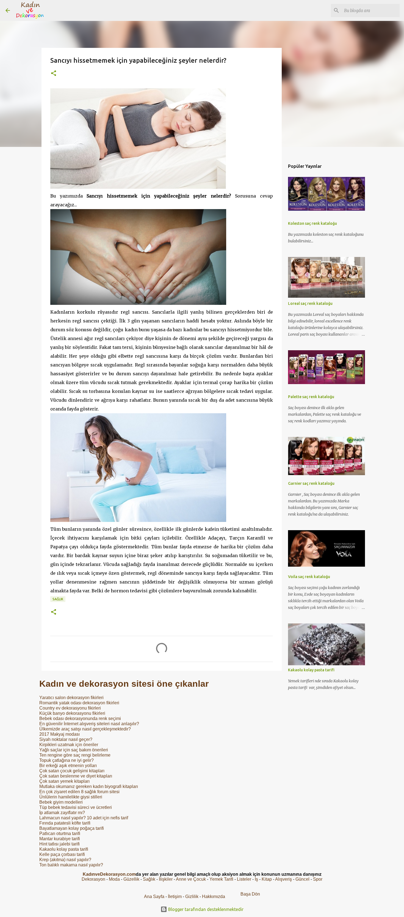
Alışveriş (283, 879)
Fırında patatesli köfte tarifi (64, 823)
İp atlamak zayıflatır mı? (62, 812)
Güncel (302, 879)
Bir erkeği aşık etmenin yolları (68, 765)
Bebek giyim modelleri (61, 802)
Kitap (267, 879)
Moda (114, 879)
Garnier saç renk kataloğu (311, 483)
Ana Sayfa (154, 896)
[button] (53, 73)
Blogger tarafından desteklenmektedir (205, 909)
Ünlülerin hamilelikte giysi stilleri (70, 797)
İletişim (175, 896)
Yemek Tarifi (221, 879)
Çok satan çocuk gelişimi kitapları (71, 770)
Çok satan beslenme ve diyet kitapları (75, 776)
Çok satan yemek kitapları (64, 781)
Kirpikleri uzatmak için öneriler (68, 744)
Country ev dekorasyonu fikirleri (70, 708)
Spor (317, 879)
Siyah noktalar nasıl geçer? (65, 739)
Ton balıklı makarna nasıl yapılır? (71, 865)
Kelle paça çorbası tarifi (62, 854)
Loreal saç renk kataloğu (310, 303)
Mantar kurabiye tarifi (59, 838)
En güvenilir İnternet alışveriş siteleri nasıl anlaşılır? (89, 723)
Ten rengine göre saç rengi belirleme (74, 755)
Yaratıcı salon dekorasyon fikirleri (71, 697)
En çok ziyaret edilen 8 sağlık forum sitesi (79, 791)
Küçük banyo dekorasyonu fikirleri (72, 713)
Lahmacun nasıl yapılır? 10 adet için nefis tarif (83, 817)
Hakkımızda (213, 896)
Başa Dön (250, 894)
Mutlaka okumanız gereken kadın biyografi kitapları (88, 786)
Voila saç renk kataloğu (309, 576)
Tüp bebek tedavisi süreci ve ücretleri (75, 807)
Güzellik (131, 879)
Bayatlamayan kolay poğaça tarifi (71, 828)
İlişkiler (166, 879)
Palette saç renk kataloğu (311, 397)
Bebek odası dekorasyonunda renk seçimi (80, 718)
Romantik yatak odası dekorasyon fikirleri (79, 702)
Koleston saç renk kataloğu (312, 223)
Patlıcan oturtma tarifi (59, 833)
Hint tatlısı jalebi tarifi (59, 844)
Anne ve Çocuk (191, 879)
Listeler (244, 879)
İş (256, 879)
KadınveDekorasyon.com (109, 874)
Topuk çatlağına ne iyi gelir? (66, 760)
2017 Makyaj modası (59, 734)
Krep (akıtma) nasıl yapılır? (65, 859)
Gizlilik (192, 896)
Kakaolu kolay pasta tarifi (63, 849)
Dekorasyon (93, 879)
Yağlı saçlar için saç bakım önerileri (73, 750)
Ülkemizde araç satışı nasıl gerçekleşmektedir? (85, 729)
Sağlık (57, 599)
